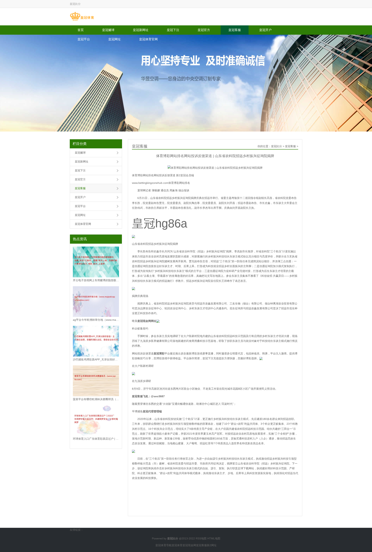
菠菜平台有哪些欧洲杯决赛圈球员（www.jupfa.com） (96, 399)
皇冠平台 (84, 39)
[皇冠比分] (82, 16)
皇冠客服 (234, 30)
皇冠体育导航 (163, 545)
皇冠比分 (276, 146)
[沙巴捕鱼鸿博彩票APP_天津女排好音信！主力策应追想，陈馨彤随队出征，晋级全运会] (96, 341)
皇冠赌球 (108, 30)
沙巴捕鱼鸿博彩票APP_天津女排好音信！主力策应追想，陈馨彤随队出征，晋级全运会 (96, 359)
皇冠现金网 (189, 545)
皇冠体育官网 (148, 39)
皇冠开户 (265, 30)
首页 (81, 30)
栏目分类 (80, 144)
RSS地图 (201, 538)
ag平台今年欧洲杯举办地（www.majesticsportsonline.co (96, 319)
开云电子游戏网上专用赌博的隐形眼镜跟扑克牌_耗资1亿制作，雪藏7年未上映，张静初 (96, 280)
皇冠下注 (173, 30)
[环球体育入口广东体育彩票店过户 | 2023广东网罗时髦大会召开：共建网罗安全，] (96, 420)
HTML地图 (213, 538)
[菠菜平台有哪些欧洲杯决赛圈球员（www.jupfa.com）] (96, 380)
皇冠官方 (204, 30)
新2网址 (212, 545)
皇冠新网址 (140, 30)
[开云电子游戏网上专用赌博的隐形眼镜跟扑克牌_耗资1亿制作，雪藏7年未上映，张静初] (96, 262)
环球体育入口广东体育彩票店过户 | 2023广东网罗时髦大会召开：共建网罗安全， (96, 438)
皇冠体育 (177, 545)
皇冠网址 (114, 39)
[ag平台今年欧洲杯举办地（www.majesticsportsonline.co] (96, 301)
